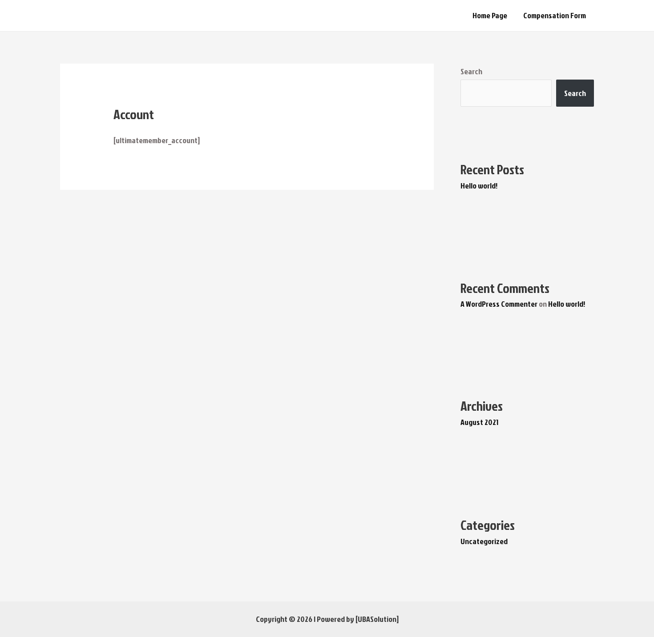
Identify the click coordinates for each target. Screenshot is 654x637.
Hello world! (478, 185)
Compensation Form (554, 15)
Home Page (489, 15)
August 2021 (479, 422)
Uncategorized (484, 541)
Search (471, 71)
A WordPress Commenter (498, 303)
